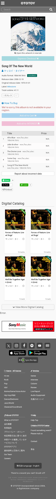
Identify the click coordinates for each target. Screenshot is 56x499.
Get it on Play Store (37, 353)
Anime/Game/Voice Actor (15, 391)
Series (33, 376)
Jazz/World (9, 403)
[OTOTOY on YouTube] (40, 346)
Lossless (32, 75)
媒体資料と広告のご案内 (14, 450)
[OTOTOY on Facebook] (24, 346)
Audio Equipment (38, 395)
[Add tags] (16, 95)
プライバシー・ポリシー (14, 432)
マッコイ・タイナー (14, 70)
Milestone (11, 86)
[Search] (52, 9)
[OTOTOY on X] (8, 346)
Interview (34, 380)
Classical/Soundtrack (13, 407)
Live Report (35, 391)
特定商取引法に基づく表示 (15, 436)
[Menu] (3, 3)
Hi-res (6, 376)
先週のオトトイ (37, 399)
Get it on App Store (17, 353)
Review (34, 387)
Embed (8, 189)
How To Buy (11, 103)
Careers (7, 458)
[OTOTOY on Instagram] (16, 346)
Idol (5, 387)
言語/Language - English (28, 465)
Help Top (34, 420)
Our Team (8, 454)
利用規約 (8, 428)
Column (34, 383)
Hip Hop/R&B (9, 395)
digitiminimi (24, 488)
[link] (28, 58)
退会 (32, 449)
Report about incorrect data (28, 173)
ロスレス (8, 95)
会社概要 (8, 424)
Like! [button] (25, 185)
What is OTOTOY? (11, 420)
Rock (6, 380)
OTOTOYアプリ (10, 447)
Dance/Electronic (11, 399)
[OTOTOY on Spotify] (32, 346)
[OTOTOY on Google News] (47, 346)
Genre (8, 371)
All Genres (17, 371)
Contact (34, 441)
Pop (5, 383)
